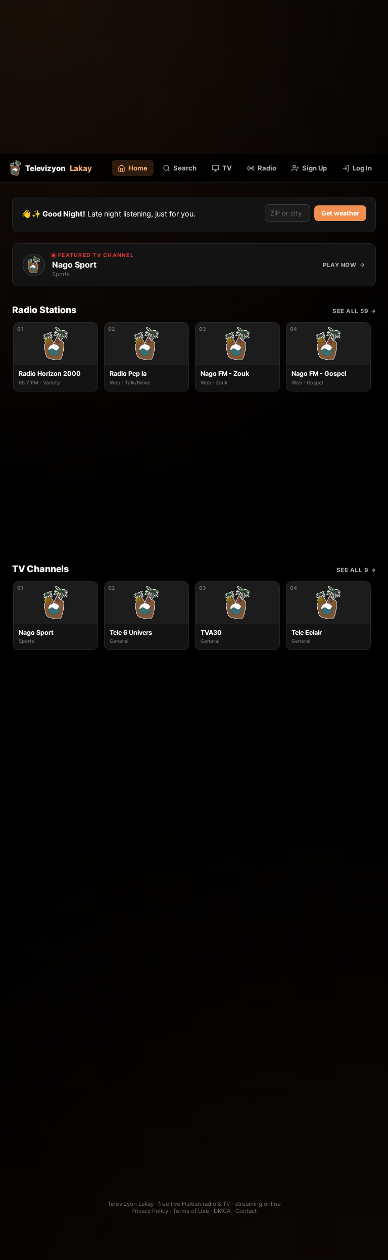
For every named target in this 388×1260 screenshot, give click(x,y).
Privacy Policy (149, 1210)
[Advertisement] (194, 77)
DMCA (222, 1210)
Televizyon (58, 168)
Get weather (340, 213)
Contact (246, 1210)
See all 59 (350, 311)
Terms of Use (191, 1210)
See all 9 (352, 570)
